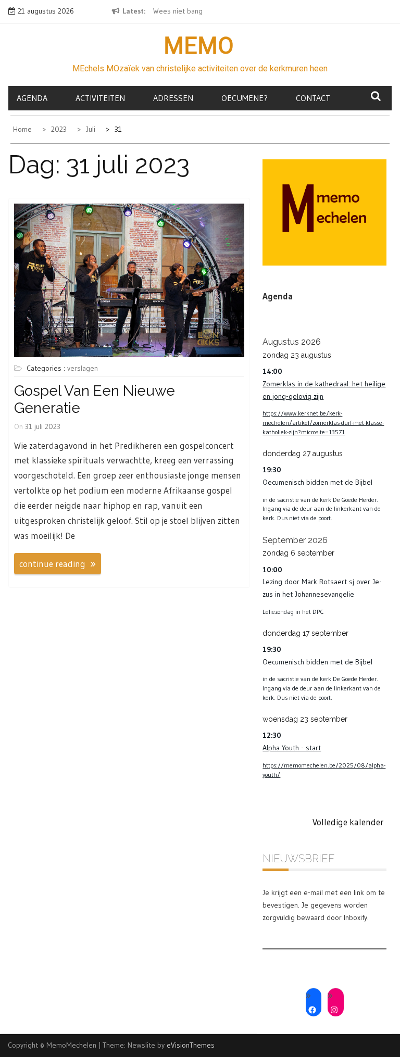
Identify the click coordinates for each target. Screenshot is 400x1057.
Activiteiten (100, 98)
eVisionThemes (191, 1045)
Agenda (32, 98)
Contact (313, 98)
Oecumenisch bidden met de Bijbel (317, 482)
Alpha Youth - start (291, 747)
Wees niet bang (178, 11)
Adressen (173, 98)
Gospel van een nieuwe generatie (94, 399)
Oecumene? (244, 98)
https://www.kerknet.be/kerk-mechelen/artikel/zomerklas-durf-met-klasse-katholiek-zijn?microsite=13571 (323, 422)
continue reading (52, 563)
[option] (188, 11)
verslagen (82, 368)
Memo (199, 45)
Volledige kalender (348, 821)
